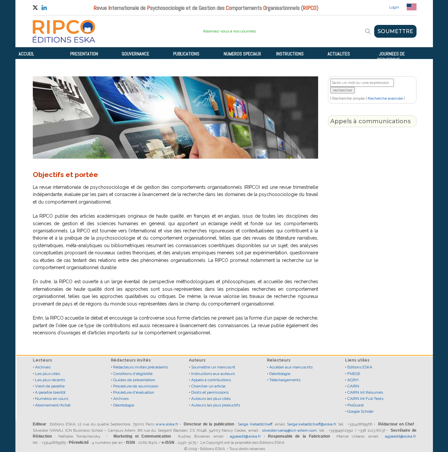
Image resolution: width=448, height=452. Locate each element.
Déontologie (123, 405)
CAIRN (353, 386)
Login (394, 7)
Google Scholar (360, 411)
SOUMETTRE (395, 31)
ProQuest (355, 405)
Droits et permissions (210, 392)
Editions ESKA (359, 367)
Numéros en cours (51, 398)
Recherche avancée (385, 98)
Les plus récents (50, 380)
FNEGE (353, 373)
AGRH (352, 380)
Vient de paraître (50, 386)
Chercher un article (208, 386)
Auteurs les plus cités (211, 398)
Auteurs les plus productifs (215, 405)
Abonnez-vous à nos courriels (229, 31)
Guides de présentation (134, 380)
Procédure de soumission (135, 386)
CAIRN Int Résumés (365, 392)
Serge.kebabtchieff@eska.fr (311, 424)
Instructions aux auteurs (213, 373)
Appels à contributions (211, 380)
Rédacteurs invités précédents (140, 367)
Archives (43, 367)
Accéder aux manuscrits (291, 367)
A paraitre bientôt (50, 392)
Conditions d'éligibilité (133, 373)
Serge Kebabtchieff (255, 424)
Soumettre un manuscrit (213, 367)
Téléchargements (284, 380)
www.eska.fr (166, 424)
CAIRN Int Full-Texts (365, 398)
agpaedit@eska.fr (245, 436)
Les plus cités (47, 373)
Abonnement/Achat (53, 405)
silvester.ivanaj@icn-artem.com (289, 430)
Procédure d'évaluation (133, 392)
